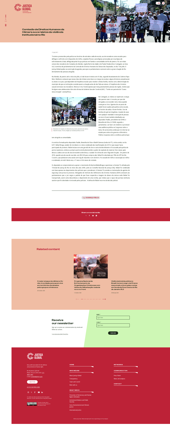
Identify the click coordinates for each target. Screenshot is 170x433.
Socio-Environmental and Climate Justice (79, 406)
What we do (75, 390)
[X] (31, 392)
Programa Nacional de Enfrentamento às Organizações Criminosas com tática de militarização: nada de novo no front (87, 285)
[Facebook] (34, 392)
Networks (118, 364)
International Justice (75, 410)
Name (98, 314)
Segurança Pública (92, 198)
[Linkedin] (42, 392)
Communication (120, 370)
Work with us (73, 385)
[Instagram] (28, 392)
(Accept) (50, 398)
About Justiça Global (75, 375)
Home (72, 364)
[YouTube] (39, 392)
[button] (104, 299)
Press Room (117, 375)
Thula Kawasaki (105, 418)
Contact (118, 384)
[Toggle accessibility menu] (5, 25)
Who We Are (74, 370)
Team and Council (75, 382)
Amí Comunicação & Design (95, 418)
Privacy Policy (45, 398)
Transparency (73, 379)
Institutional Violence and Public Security (79, 401)
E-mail (99, 322)
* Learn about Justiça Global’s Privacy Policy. (60, 334)
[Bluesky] (45, 392)
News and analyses (119, 379)
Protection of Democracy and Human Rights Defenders (80, 396)
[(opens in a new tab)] (128, 266)
